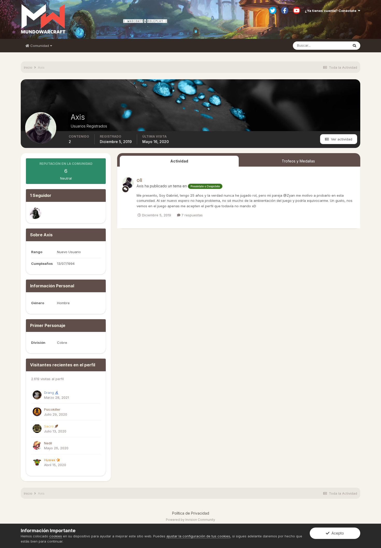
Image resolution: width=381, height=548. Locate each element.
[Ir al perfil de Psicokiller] (37, 411)
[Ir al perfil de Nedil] (37, 445)
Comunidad (39, 46)
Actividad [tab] (179, 161)
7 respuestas (191, 215)
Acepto (336, 533)
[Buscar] (354, 45)
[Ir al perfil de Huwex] (37, 462)
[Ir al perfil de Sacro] (37, 428)
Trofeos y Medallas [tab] (298, 161)
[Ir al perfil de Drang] (37, 394)
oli (139, 180)
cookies (55, 536)
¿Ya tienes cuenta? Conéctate (331, 11)
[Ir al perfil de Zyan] (35, 213)
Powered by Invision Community (190, 520)
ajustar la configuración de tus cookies (198, 536)
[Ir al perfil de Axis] (128, 182)
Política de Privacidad (190, 513)
